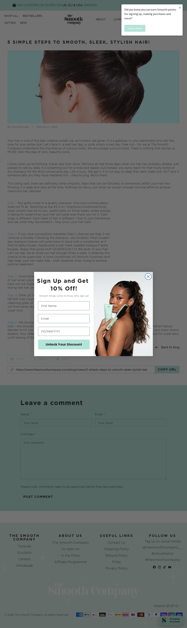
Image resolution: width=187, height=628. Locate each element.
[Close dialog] (148, 276)
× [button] (180, 7)
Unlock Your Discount (64, 344)
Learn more (135, 28)
